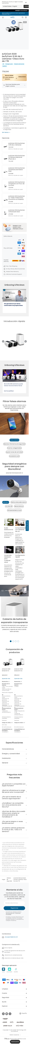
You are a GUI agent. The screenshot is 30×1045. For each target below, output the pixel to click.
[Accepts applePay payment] (8, 980)
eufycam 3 (6, 502)
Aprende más (6, 678)
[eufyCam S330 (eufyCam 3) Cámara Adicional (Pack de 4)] (14, 158)
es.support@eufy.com (11, 937)
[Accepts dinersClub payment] (12, 980)
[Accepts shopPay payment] (12, 983)
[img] (24, 980)
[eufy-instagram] (3, 1013)
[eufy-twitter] (10, 1013)
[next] (25, 426)
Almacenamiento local (14, 510)
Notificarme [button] (15, 1041)
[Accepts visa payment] (20, 983)
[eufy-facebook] (6, 1013)
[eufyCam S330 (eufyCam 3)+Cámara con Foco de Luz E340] (14, 185)
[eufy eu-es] (12, 17)
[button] (26, 2)
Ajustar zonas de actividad (14, 452)
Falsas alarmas (14, 440)
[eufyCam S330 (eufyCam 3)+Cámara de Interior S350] (14, 171)
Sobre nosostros (14, 1034)
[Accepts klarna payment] (24, 983)
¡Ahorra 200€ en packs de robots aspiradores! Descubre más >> (13, 14)
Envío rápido (8, 947)
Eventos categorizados (14, 448)
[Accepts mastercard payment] (4, 983)
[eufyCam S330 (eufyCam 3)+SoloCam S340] (14, 213)
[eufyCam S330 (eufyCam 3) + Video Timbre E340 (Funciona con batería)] (14, 199)
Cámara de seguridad (9, 880)
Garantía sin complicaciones (13, 955)
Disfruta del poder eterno (18, 502)
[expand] (24, 85)
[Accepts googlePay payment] (20, 980)
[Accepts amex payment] (4, 980)
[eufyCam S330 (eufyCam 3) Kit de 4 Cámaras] (14, 146)
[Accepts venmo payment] (16, 983)
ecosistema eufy (14, 456)
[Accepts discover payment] (16, 980)
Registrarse (14, 908)
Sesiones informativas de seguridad (14, 444)
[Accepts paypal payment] (8, 983)
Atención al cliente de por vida (14, 958)
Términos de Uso (10, 913)
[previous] (4, 426)
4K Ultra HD (9, 506)
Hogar (3, 879)
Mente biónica (18, 506)
